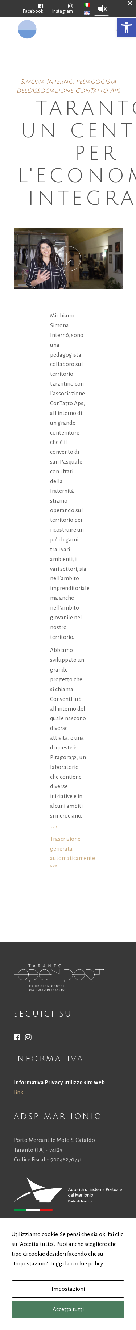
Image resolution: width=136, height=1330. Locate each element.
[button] (126, 27)
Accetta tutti (68, 1309)
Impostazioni (68, 1289)
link (18, 1092)
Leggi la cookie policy (76, 1263)
